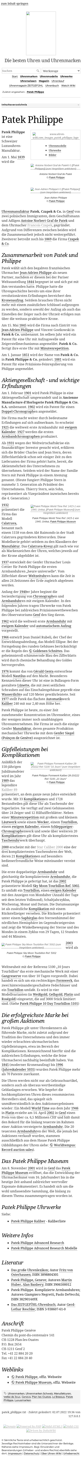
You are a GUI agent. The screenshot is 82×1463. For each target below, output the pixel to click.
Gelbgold (55, 994)
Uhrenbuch (52, 85)
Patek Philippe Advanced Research (37, 1243)
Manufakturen (62, 1393)
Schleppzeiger (62, 826)
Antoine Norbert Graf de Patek (44, 220)
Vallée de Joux (12, 1396)
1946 (74, 1108)
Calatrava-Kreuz (40, 546)
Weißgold (40, 994)
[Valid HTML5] (52, 1426)
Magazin (44, 80)
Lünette (23, 685)
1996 (59, 1065)
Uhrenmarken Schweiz (39, 1393)
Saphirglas (29, 918)
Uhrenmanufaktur (15, 211)
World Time (40, 1108)
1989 (5, 780)
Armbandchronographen (21, 436)
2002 (62, 881)
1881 (58, 359)
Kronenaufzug (12, 300)
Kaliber (7, 703)
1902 (31, 407)
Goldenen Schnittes (47, 651)
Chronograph (43, 596)
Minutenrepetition (54, 348)
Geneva (26, 1396)
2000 (5, 847)
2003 (69, 943)
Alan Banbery (33, 1284)
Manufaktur (11, 546)
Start (15, 76)
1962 (5, 621)
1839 (21, 157)
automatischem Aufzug (53, 626)
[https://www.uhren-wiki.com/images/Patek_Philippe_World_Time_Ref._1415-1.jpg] (55, 510)
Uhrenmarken (28, 76)
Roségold (8, 999)
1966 (5, 637)
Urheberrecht (71, 1453)
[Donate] (9, 1426)
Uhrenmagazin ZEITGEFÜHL (26, 85)
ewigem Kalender (15, 626)
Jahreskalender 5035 (18, 1069)
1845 (22, 325)
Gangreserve (11, 976)
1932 (5, 505)
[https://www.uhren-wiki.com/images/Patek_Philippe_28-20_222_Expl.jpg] (55, 767)
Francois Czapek (39, 225)
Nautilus (19, 676)
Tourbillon (69, 822)
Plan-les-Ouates (41, 1396)
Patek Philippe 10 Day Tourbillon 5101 (49, 1003)
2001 (31, 1168)
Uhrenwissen (28, 80)
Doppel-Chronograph (18, 411)
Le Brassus (58, 1396)
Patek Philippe (35, 92)
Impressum (15, 1453)
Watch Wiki (68, 85)
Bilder (52, 155)
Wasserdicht (11, 694)
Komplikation (34, 799)
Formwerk (64, 980)
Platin (68, 994)
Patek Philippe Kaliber (28, 1221)
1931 (10, 443)
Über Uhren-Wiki (51, 1453)
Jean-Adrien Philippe (36, 272)
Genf (70, 211)
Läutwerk (9, 822)
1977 (5, 699)
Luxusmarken (23, 1400)
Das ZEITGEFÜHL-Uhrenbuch (33, 1304)
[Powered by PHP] (29, 1426)
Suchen (38, 70)
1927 (20, 432)
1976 (5, 671)
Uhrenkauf (58, 80)
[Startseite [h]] (41, 32)
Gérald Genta (43, 671)
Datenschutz (31, 1453)
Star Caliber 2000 (50, 847)
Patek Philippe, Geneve (28, 1280)
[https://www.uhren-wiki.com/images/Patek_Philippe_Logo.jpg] (55, 138)
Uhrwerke (66, 76)
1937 (5, 562)
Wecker (43, 822)
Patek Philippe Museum (63, 521)
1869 (48, 239)
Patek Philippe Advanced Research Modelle (44, 1248)
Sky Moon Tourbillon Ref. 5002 (56, 886)
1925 (5, 427)
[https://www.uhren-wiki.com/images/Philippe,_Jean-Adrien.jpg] (55, 191)
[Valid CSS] (71, 1426)
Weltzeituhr (37, 576)
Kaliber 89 (9, 789)
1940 (23, 592)
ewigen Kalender (63, 890)
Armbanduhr (12, 601)
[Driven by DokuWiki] (41, 1430)
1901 (27, 393)
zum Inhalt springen (14, 3)
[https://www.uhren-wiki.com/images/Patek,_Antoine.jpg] (55, 167)
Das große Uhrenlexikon (29, 1270)
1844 (30, 282)
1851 (25, 355)
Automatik (54, 699)
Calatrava (9, 523)
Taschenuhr (11, 840)
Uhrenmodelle (49, 76)
